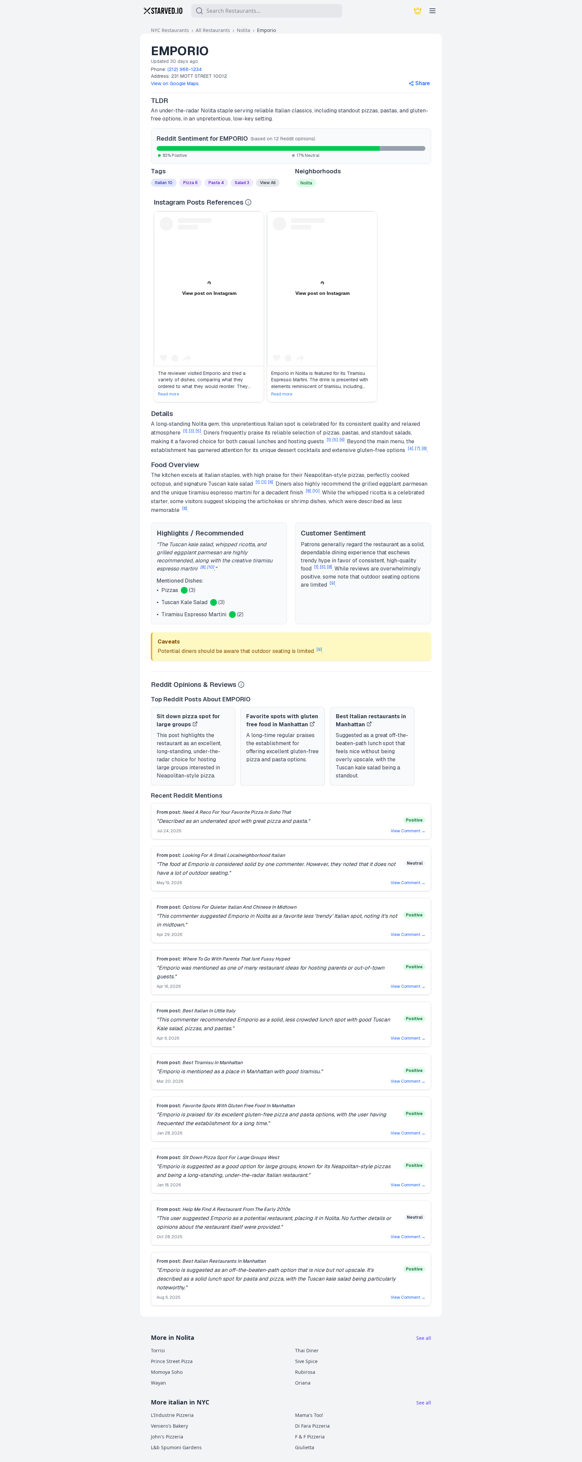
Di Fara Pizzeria (312, 1426)
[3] (191, 431)
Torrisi (158, 1350)
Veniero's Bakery (169, 1426)
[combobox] (266, 11)
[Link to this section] (174, 101)
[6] (342, 440)
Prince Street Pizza (172, 1361)
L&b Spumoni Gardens (176, 1447)
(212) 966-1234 (184, 69)
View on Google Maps (175, 83)
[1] (185, 431)
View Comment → (408, 831)
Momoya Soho (167, 1372)
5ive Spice (306, 1361)
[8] (424, 448)
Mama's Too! (309, 1415)
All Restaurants (213, 30)
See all (423, 1338)
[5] (198, 431)
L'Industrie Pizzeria (172, 1415)
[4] (410, 448)
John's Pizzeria (167, 1436)
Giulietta (304, 1447)
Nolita (243, 30)
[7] (417, 448)
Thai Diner (307, 1350)
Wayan (158, 1383)
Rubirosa (305, 1372)
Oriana (303, 1383)
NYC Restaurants (170, 30)
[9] (332, 583)
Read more (168, 394)
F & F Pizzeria (310, 1436)
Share (422, 83)
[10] (316, 491)
